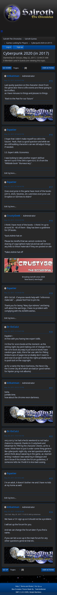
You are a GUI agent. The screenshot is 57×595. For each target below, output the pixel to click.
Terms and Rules (27, 586)
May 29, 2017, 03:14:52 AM (14, 478)
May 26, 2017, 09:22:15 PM (14, 387)
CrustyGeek (13, 215)
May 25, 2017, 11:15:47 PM (14, 331)
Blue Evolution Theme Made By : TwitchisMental (28, 589)
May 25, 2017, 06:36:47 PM (14, 80)
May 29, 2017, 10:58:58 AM (14, 511)
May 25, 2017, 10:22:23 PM (14, 220)
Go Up (5, 570)
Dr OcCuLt (13, 326)
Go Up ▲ (38, 586)
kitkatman (13, 76)
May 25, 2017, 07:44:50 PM (14, 134)
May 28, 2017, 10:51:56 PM (14, 436)
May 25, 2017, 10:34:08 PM (14, 293)
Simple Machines (35, 592)
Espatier (11, 129)
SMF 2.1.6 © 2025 (22, 592)
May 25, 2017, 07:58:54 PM (14, 186)
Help (17, 586)
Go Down (7, 68)
